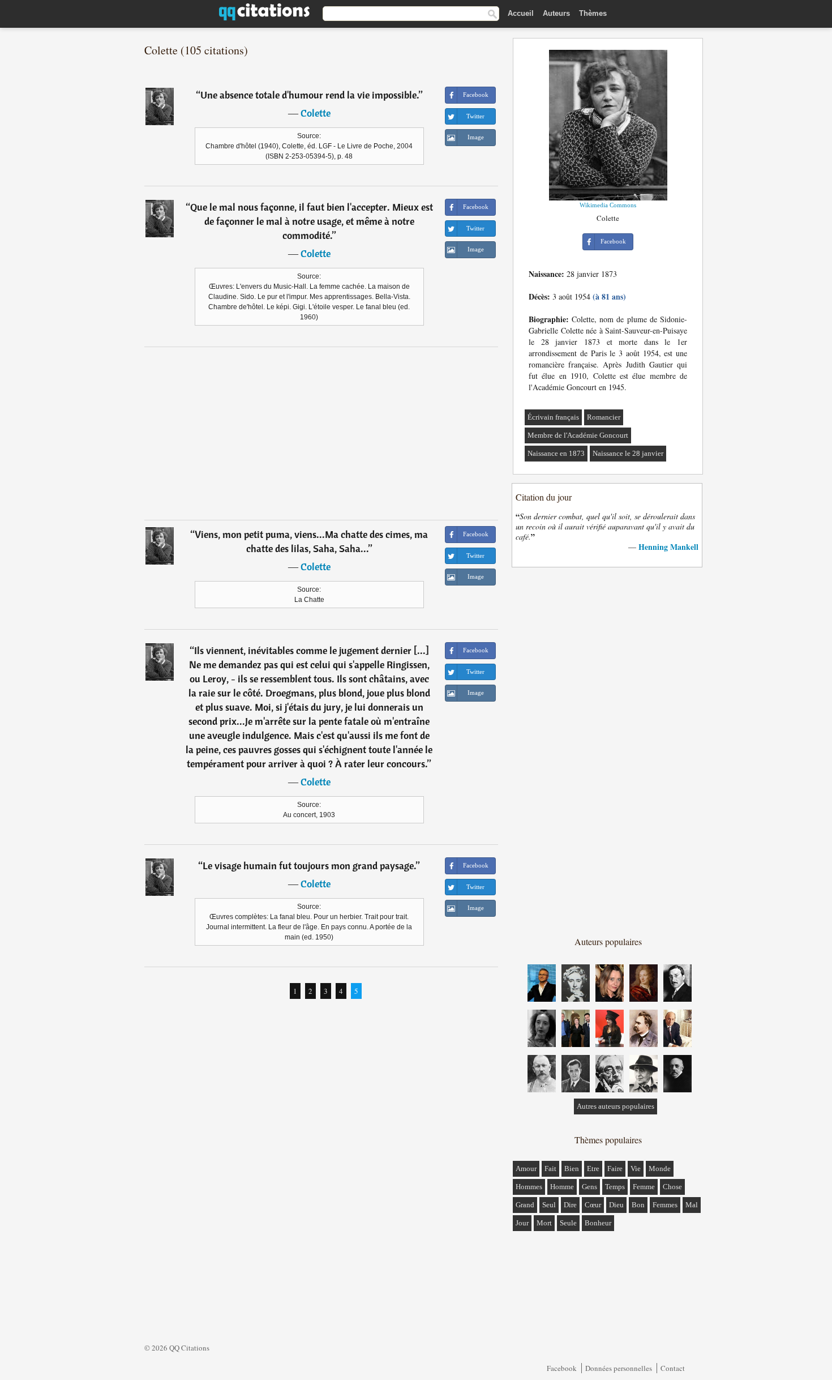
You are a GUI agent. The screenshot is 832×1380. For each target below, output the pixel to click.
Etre (593, 1168)
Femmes (665, 1204)
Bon (638, 1204)
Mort (544, 1223)
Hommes (529, 1186)
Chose (672, 1186)
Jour (522, 1223)
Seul (549, 1204)
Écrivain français (553, 417)
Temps (615, 1186)
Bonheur (598, 1223)
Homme (562, 1186)
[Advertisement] (321, 433)
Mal (691, 1204)
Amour (526, 1168)
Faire (615, 1168)
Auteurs (556, 13)
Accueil (521, 13)
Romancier (603, 417)
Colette (316, 112)
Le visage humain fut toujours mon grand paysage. (309, 865)
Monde (660, 1168)
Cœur (593, 1204)
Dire (570, 1204)
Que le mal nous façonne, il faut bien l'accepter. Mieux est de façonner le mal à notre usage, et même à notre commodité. (311, 221)
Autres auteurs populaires (615, 1106)
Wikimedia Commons (608, 205)
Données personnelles (618, 1368)
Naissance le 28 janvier (628, 453)
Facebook (562, 1368)
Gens (589, 1186)
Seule (568, 1223)
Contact (673, 1368)
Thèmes (593, 13)
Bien (571, 1168)
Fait (550, 1168)
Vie (636, 1168)
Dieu (616, 1204)
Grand (525, 1204)
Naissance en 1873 (556, 453)
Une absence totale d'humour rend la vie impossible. (309, 94)
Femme (644, 1186)
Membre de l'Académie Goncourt (577, 435)
